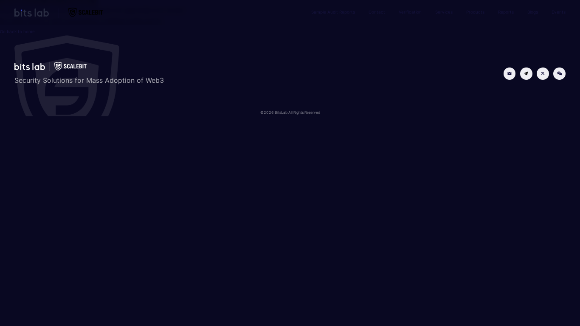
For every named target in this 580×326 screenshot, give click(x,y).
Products (475, 11)
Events (559, 11)
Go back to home (17, 31)
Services (444, 11)
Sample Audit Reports (333, 11)
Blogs (532, 11)
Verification (410, 11)
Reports (506, 11)
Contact (377, 11)
